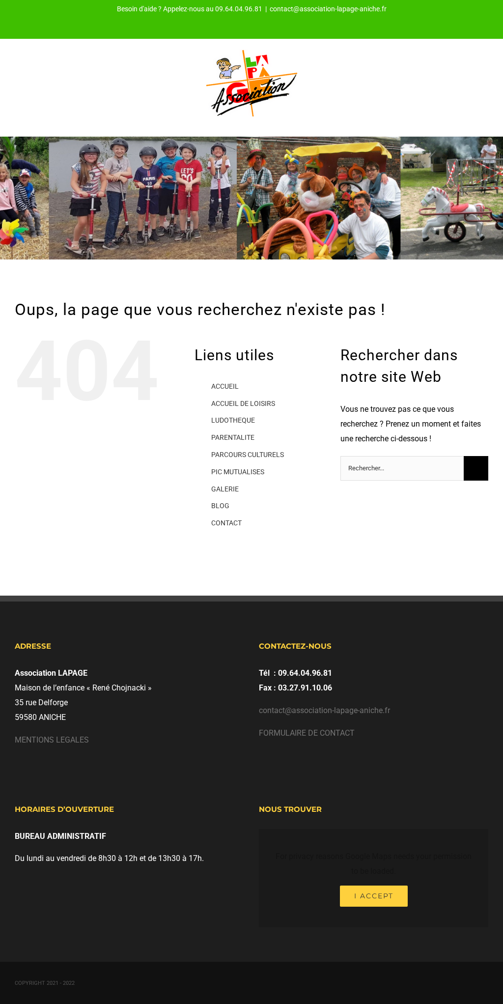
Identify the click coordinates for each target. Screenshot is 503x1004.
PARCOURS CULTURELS (247, 455)
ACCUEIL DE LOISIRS (243, 403)
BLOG (220, 506)
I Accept (373, 895)
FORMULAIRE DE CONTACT (307, 733)
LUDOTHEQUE (233, 420)
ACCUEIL (225, 386)
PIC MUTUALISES (237, 472)
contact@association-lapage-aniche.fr (328, 9)
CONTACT (226, 523)
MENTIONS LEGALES (52, 740)
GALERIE (225, 489)
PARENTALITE (232, 437)
